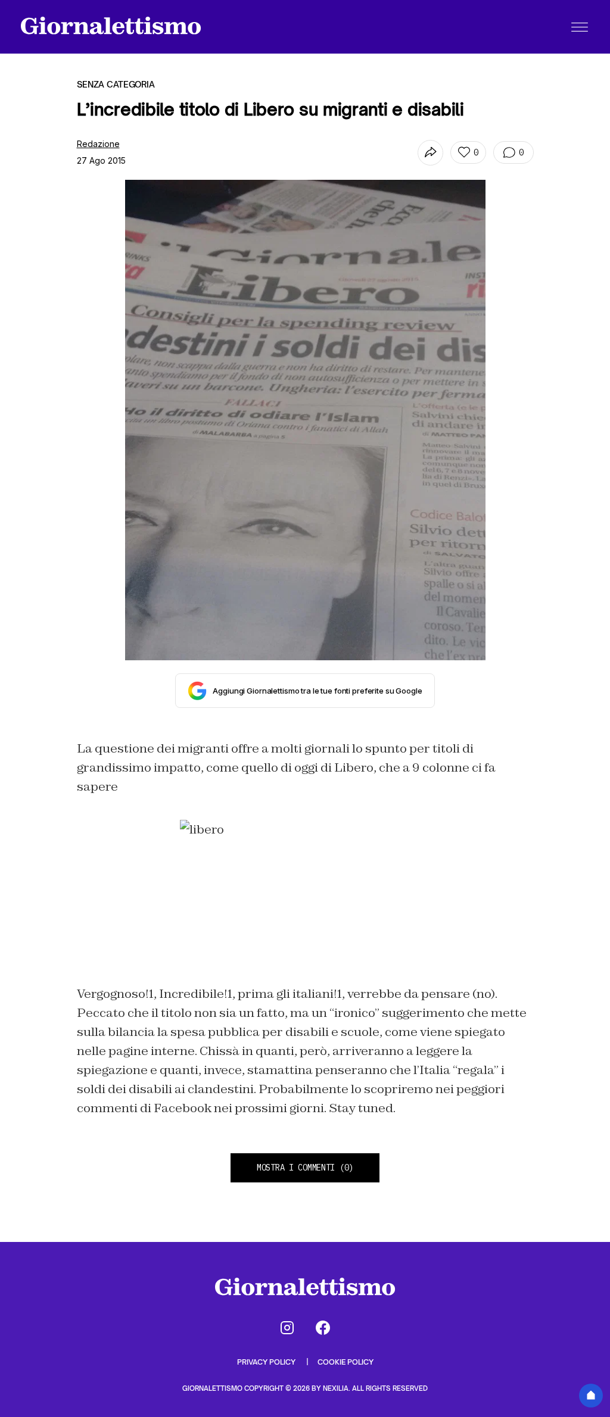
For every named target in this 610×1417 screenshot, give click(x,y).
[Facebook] (323, 1328)
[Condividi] (430, 153)
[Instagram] (287, 1328)
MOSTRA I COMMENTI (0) (305, 1167)
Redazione (98, 144)
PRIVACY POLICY (267, 1361)
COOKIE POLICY (346, 1361)
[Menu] (579, 27)
